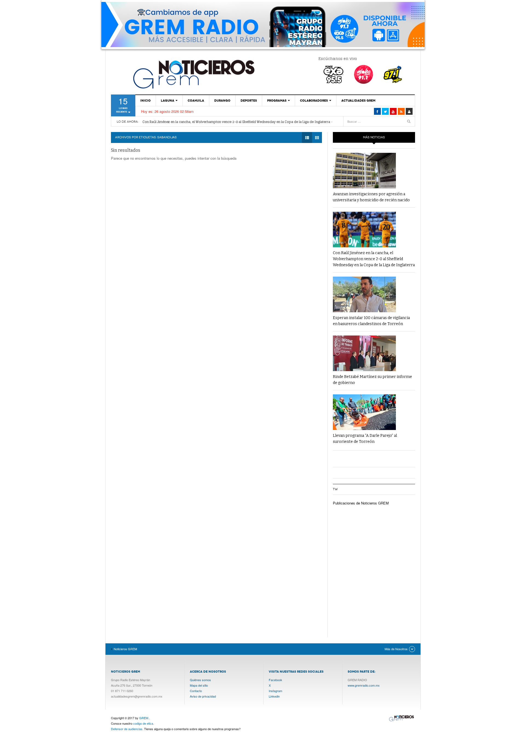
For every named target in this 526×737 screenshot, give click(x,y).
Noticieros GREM (193, 74)
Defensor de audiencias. (127, 729)
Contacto (196, 691)
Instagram (275, 691)
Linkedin (274, 696)
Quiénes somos (200, 680)
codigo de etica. (143, 723)
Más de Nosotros (396, 649)
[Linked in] (393, 111)
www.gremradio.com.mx (364, 685)
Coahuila (196, 100)
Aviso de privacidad (203, 696)
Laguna (167, 100)
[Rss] (401, 111)
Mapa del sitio (199, 685)
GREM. (144, 718)
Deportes (249, 100)
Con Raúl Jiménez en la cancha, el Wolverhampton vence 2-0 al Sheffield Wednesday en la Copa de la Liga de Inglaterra (236, 122)
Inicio (145, 100)
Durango (222, 100)
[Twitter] (385, 111)
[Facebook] (377, 111)
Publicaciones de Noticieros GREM (361, 503)
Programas (277, 100)
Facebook (275, 680)
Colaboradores (314, 100)
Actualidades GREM (358, 100)
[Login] (409, 111)
